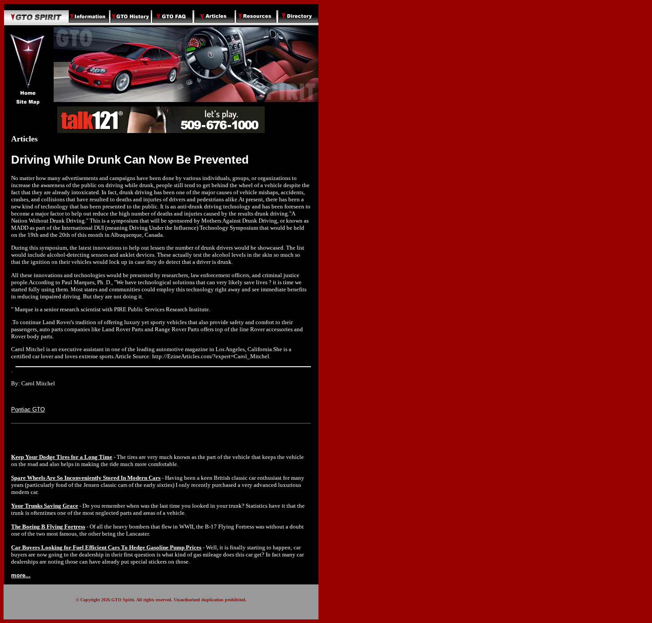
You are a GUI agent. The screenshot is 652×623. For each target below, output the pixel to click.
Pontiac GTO (28, 409)
